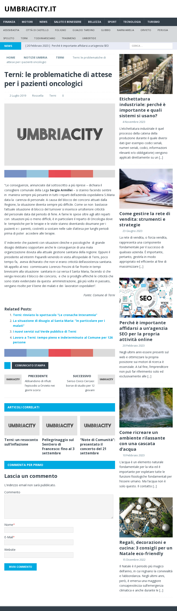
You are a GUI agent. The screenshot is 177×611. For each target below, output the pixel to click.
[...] (161, 157)
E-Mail (8, 537)
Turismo (153, 22)
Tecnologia (132, 22)
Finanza (9, 22)
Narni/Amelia (125, 30)
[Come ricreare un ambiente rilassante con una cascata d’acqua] (146, 407)
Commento (12, 492)
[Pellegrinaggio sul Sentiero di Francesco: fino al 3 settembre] (59, 425)
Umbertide (89, 38)
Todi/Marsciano (44, 38)
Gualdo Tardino (84, 30)
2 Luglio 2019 (18, 95)
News (43, 22)
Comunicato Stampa (30, 365)
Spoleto (8, 38)
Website (10, 550)
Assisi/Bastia (11, 30)
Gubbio (106, 30)
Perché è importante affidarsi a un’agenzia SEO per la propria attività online (143, 331)
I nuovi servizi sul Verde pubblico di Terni (44, 331)
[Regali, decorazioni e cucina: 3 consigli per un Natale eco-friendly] (146, 517)
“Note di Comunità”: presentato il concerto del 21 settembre (97, 446)
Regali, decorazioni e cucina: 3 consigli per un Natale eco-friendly (145, 547)
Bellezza (94, 22)
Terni (24, 38)
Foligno (60, 30)
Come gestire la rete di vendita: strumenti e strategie (144, 219)
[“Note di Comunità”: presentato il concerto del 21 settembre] (97, 425)
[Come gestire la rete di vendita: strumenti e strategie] (146, 188)
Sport (112, 22)
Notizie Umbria (35, 57)
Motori (27, 22)
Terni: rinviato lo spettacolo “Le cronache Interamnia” (55, 315)
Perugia (163, 30)
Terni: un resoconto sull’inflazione (21, 442)
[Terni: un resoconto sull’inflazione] (22, 425)
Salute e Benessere (67, 22)
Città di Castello (37, 30)
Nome (8, 525)
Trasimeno (69, 38)
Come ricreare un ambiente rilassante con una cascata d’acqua (142, 440)
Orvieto (146, 30)
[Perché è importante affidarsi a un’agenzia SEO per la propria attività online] (146, 298)
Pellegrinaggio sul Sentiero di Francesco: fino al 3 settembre (58, 446)
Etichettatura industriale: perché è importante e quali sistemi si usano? (142, 107)
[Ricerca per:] (151, 46)
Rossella (37, 95)
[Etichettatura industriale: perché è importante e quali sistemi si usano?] (146, 74)
